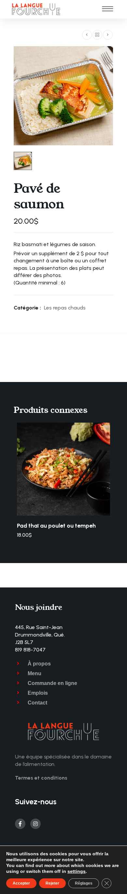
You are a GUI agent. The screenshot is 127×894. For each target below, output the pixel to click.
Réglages (83, 883)
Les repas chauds (65, 308)
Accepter (21, 883)
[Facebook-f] (20, 824)
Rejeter (52, 883)
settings (76, 871)
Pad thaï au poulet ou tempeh (56, 525)
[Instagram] (35, 824)
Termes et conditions (41, 778)
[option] (63, 481)
